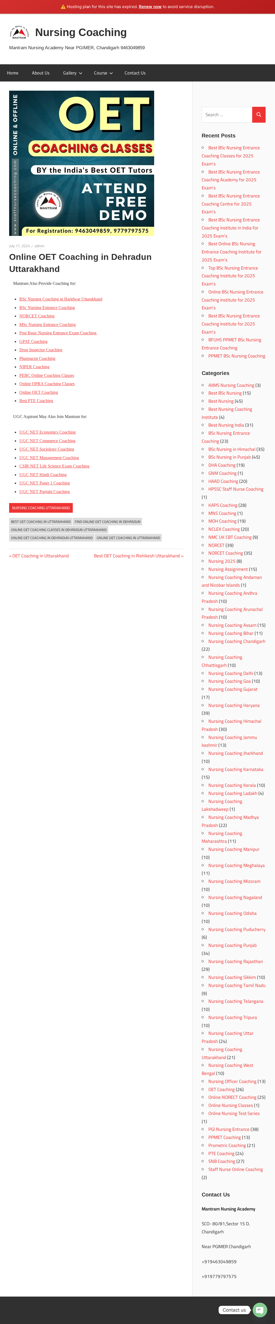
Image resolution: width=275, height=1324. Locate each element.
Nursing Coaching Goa (229, 681)
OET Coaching (221, 1089)
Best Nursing (221, 401)
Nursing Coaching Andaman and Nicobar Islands (232, 581)
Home (12, 73)
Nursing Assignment (228, 569)
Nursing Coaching (81, 32)
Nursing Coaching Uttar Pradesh (228, 1037)
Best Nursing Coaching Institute (227, 413)
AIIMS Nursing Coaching (231, 385)
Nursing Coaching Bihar (231, 633)
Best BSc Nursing (225, 393)
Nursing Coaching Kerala (232, 785)
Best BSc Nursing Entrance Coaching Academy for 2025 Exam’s (231, 180)
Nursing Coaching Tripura (232, 1017)
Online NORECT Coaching (232, 1097)
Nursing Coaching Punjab (232, 945)
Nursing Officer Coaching (232, 1081)
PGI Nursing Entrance (228, 1129)
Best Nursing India (226, 425)
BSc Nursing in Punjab (229, 457)
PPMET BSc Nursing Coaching (236, 356)
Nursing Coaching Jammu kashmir (229, 741)
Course (100, 73)
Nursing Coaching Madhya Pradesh (230, 821)
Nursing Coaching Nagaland (235, 897)
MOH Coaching (222, 521)
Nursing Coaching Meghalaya (236, 865)
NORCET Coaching (225, 553)
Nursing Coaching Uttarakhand (41, 507)
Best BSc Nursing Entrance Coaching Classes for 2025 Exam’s (231, 155)
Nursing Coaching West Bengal (227, 1069)
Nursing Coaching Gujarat (233, 689)
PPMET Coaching (224, 1137)
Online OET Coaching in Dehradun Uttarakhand (52, 537)
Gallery (70, 73)
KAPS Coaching (222, 505)
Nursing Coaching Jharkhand (235, 753)
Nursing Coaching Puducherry (236, 929)
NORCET (216, 545)
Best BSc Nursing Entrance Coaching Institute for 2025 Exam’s (231, 323)
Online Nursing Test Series (234, 1113)
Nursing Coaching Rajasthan (235, 961)
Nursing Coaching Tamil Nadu (237, 985)
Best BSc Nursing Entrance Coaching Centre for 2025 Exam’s (231, 204)
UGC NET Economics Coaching (47, 432)
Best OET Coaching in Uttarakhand (41, 521)
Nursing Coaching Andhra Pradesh (229, 597)
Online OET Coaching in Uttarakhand (128, 537)
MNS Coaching (222, 513)
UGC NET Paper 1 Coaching (44, 483)
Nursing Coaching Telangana (235, 1001)
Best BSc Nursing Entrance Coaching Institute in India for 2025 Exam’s (231, 227)
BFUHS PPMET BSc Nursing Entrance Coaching (231, 343)
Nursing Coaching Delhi (230, 673)
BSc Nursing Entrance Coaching (47, 307)
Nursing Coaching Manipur (233, 849)
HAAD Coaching (223, 481)
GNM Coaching (222, 473)
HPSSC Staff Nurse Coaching (235, 489)
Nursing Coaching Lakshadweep (222, 805)
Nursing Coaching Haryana (234, 705)
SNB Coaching (221, 1161)
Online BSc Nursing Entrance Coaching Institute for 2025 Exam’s (232, 300)
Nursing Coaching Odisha (232, 913)
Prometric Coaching (227, 1145)
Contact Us (135, 73)
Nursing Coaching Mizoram (234, 881)
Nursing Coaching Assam (232, 625)
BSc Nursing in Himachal (231, 449)
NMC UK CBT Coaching (230, 537)
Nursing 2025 (222, 561)
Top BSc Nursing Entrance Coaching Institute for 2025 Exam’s (230, 276)
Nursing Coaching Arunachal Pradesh (232, 613)
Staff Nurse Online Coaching (235, 1169)
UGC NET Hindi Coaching (43, 474)
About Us (40, 73)
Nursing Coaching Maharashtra (222, 837)
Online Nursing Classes (230, 1105)
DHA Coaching (222, 465)
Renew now (150, 6)
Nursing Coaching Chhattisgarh (222, 661)
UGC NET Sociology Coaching (46, 449)
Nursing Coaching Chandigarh (236, 641)
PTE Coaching (221, 1153)
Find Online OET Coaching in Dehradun (107, 521)
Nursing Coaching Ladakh (232, 793)
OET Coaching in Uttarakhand (40, 555)
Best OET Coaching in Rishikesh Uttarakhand (137, 555)
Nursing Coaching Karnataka (235, 769)
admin (40, 245)
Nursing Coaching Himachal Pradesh (231, 725)
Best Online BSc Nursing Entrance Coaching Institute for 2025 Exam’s (232, 251)
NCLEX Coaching (224, 529)
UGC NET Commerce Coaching (47, 440)
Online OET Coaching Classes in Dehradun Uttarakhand (59, 529)
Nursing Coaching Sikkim (232, 977)
